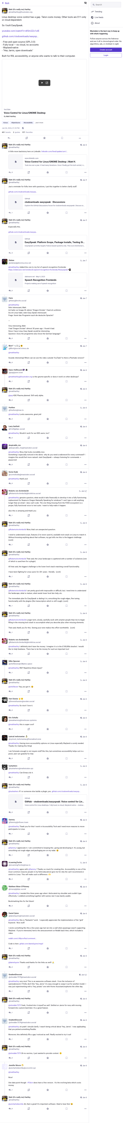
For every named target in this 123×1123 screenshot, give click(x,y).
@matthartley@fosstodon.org (20, 377)
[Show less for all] (85, 3)
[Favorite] (44, 138)
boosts (6, 132)
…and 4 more (39, 123)
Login (106, 55)
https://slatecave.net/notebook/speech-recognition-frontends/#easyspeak (38, 270)
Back (7, 3)
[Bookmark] (62, 138)
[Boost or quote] (26, 138)
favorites (27, 132)
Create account (106, 50)
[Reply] (8, 138)
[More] (79, 138)
